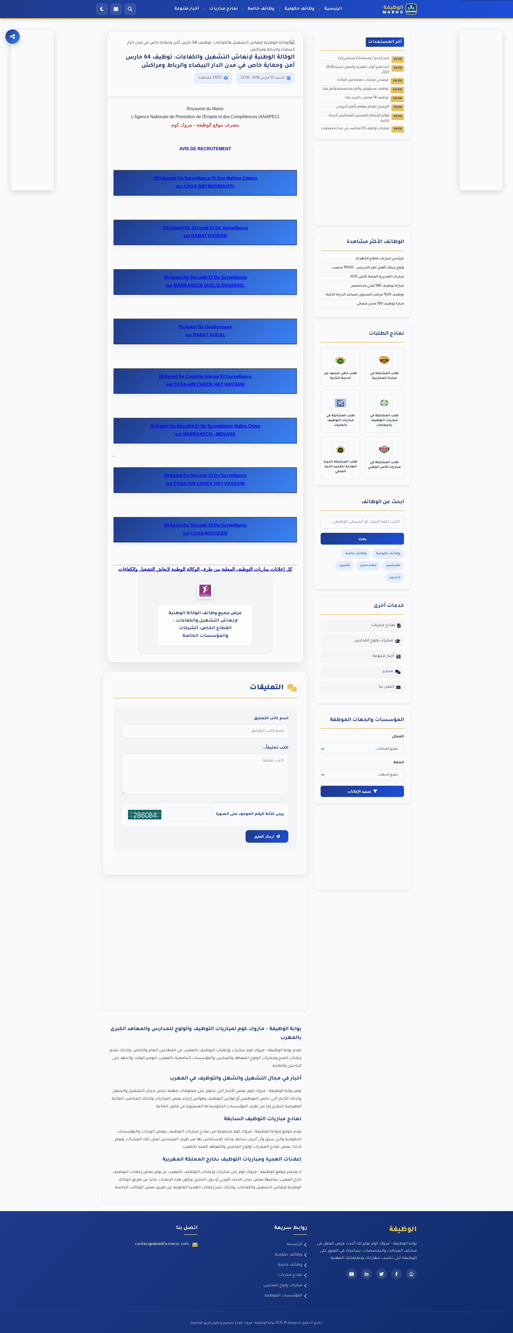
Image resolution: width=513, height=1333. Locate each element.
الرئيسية (333, 9)
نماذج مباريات (223, 9)
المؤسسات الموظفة (283, 1296)
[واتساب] (411, 1274)
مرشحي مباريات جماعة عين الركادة (369, 80)
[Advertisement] (205, 947)
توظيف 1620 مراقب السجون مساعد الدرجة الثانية (365, 295)
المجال (398, 737)
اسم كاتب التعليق (271, 718)
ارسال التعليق (264, 836)
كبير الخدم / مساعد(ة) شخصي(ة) (370, 59)
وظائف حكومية (299, 9)
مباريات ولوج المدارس (373, 641)
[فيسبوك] (396, 1274)
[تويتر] (381, 1274)
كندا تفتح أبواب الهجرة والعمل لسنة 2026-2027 (363, 70)
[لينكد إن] (366, 1274)
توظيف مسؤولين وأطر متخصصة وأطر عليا (362, 89)
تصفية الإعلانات (359, 791)
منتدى (387, 671)
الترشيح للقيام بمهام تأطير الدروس (369, 107)
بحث (362, 538)
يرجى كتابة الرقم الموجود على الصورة (250, 814)
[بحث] (130, 9)
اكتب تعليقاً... (275, 748)
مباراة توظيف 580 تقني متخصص (377, 286)
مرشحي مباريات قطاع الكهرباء (379, 259)
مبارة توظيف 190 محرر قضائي (380, 304)
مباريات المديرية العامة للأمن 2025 (377, 277)
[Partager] (12, 36)
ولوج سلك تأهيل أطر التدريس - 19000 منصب (368, 268)
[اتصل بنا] (116, 9)
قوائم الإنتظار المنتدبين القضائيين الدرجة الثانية (365, 118)
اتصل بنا (386, 687)
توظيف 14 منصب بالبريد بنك (373, 98)
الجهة (398, 763)
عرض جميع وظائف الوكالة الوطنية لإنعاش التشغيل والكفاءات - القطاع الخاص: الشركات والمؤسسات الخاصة (205, 624)
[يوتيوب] (351, 1274)
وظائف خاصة (261, 9)
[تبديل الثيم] (101, 9)
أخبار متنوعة (186, 9)
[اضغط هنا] (114, 455)
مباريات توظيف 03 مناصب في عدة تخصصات (361, 129)
